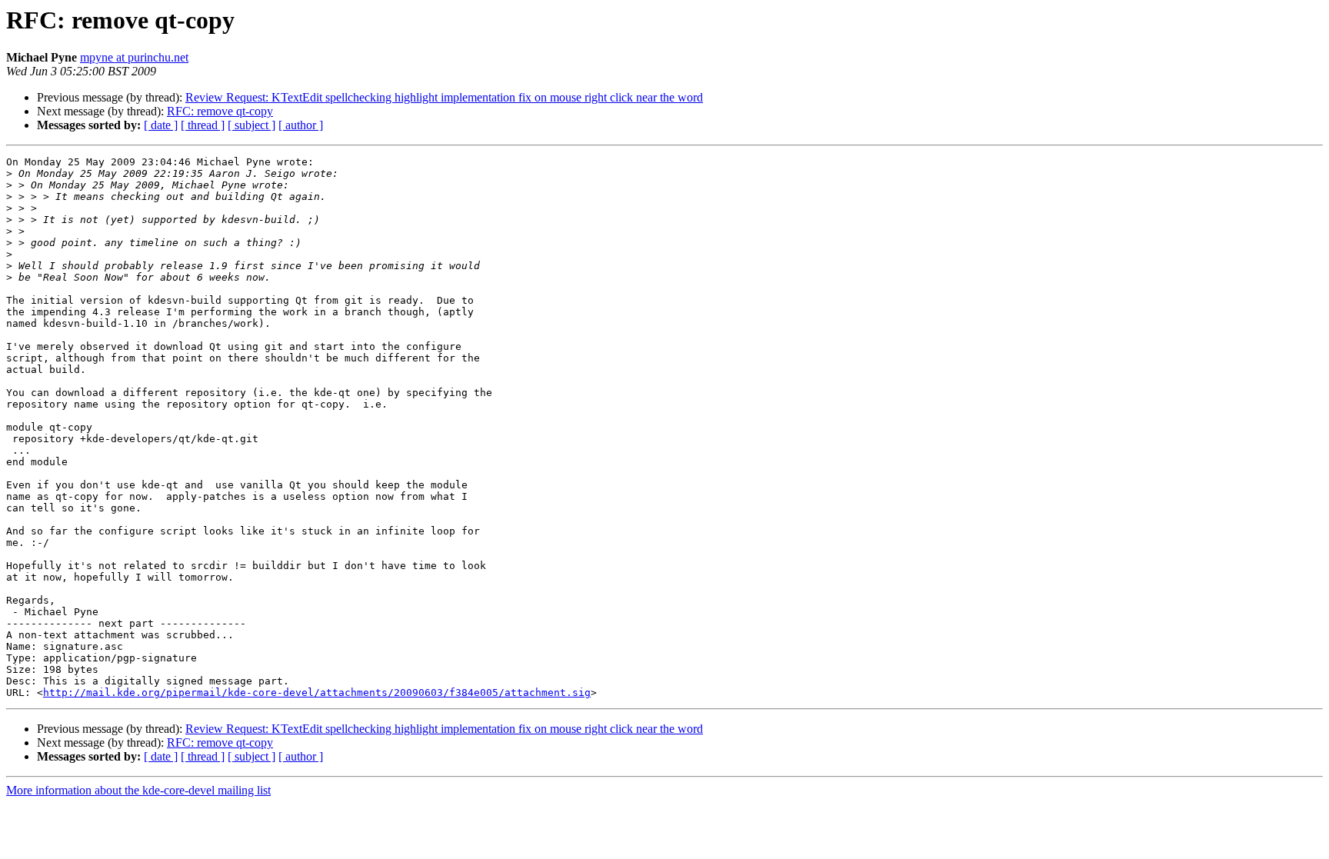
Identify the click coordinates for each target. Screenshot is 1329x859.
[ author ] (300, 125)
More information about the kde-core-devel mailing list (138, 790)
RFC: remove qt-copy (220, 111)
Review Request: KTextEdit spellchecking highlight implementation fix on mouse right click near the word (444, 97)
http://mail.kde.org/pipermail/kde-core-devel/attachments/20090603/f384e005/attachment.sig (317, 692)
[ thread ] (203, 125)
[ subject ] (251, 125)
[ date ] (161, 125)
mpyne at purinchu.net (134, 57)
